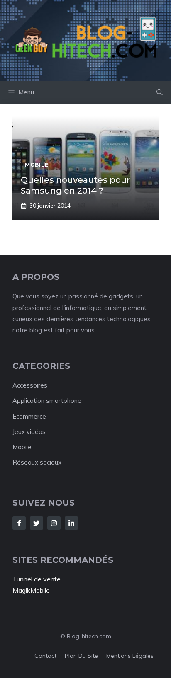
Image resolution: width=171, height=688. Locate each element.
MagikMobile (31, 590)
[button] (159, 92)
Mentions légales (130, 655)
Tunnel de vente (36, 579)
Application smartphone (46, 401)
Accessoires (29, 385)
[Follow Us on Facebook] (19, 523)
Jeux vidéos (29, 432)
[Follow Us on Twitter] (36, 523)
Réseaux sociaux (36, 462)
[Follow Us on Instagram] (54, 523)
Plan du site (81, 655)
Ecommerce (29, 416)
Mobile (22, 447)
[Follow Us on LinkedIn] (71, 523)
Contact (45, 655)
